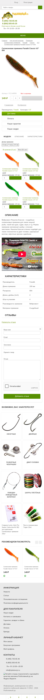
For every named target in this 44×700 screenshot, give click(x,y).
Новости (7, 592)
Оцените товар (9, 352)
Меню (23, 35)
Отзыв (6, 359)
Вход (16, 2)
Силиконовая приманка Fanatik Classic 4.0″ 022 (30, 170)
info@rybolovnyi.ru (13, 670)
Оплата (6, 628)
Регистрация (28, 2)
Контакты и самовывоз (12, 616)
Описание (19, 136)
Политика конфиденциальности (16, 603)
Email (6, 337)
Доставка (7, 624)
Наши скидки (8, 613)
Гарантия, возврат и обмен (14, 620)
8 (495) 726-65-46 (7, 21)
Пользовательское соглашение (15, 599)
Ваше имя (7, 330)
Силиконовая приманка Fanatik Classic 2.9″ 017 (30, 199)
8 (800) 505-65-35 (7, 24)
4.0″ (30, 110)
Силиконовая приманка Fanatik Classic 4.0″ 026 (10, 199)
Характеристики (34, 136)
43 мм (4, 145)
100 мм (16, 145)
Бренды (7, 632)
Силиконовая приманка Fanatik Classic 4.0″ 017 (10, 170)
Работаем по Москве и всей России (13, 26)
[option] (11, 562)
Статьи (6, 595)
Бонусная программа (12, 645)
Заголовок (7, 345)
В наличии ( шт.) (9, 150)
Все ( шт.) (22, 150)
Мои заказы (8, 641)
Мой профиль (9, 649)
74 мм (10, 145)
